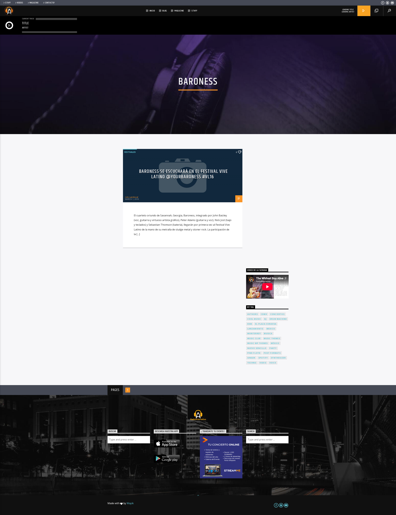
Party (273, 348)
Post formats (272, 353)
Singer (251, 357)
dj (265, 319)
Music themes (272, 338)
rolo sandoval (131, 197)
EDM (249, 324)
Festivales (130, 152)
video (263, 362)
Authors (252, 314)
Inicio (152, 11)
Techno (251, 362)
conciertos (277, 314)
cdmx (264, 314)
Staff (8, 2)
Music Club (254, 338)
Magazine (34, 2)
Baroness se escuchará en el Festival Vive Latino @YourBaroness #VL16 (183, 174)
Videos (20, 2)
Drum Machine (278, 319)
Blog (164, 11)
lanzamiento (255, 328)
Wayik (130, 503)
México (275, 343)
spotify (263, 357)
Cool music (254, 319)
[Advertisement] (269, 202)
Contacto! (50, 2)
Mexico (271, 328)
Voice (272, 362)
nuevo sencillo (257, 348)
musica (268, 333)
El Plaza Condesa (265, 324)
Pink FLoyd (254, 353)
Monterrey (254, 333)
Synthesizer (278, 357)
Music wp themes (257, 343)
